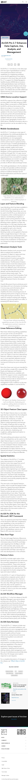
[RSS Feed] (19, 64)
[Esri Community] (18, 733)
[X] (21, 730)
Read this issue (15, 698)
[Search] (23, 2)
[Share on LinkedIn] (15, 64)
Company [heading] (3, 746)
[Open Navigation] (26, 2)
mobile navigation (18, 673)
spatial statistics (14, 675)
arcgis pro (20, 671)
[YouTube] (24, 733)
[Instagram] (21, 733)
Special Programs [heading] (5, 749)
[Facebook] (18, 730)
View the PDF (14, 700)
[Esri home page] (4, 2)
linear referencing (9, 673)
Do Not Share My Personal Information (10, 779)
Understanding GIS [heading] (5, 743)
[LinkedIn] (24, 730)
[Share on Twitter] (9, 64)
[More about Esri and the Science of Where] (4, 732)
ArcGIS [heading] (2, 737)
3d (15, 671)
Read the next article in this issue (19, 690)
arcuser (5, 38)
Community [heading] (4, 740)
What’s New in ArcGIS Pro (13, 662)
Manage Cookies (5, 775)
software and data (9, 671)
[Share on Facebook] (11, 64)
